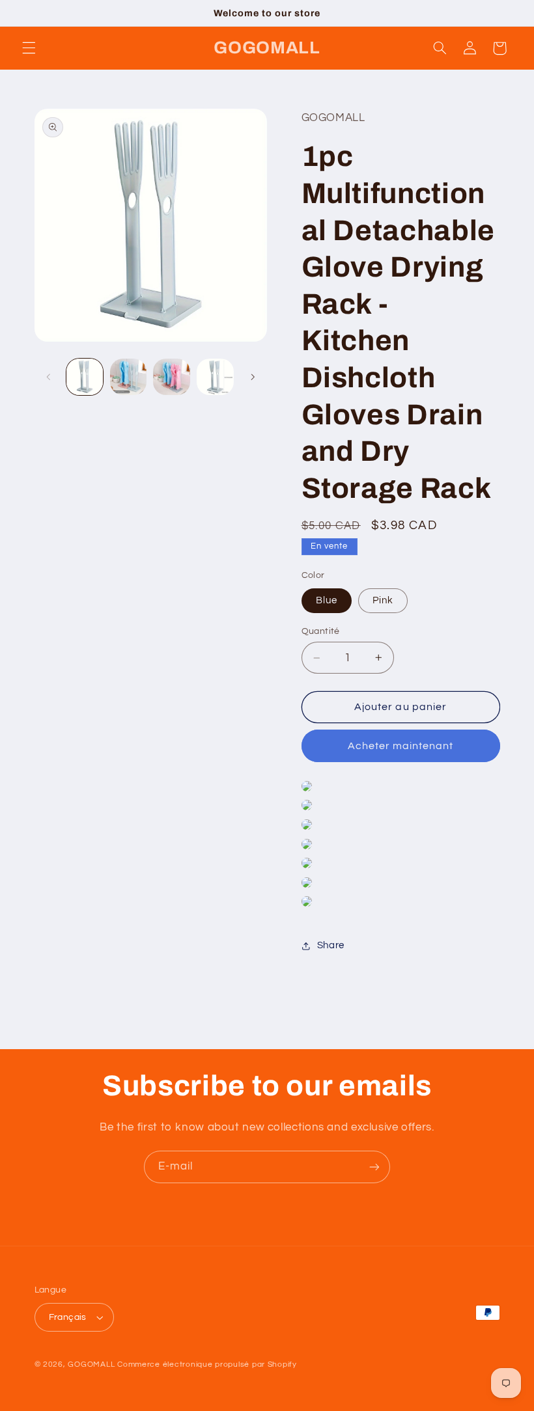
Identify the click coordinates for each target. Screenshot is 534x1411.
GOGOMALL (91, 1364)
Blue (326, 600)
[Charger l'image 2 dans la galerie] (128, 377)
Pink (382, 600)
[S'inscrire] (374, 1167)
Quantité (321, 631)
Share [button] (330, 945)
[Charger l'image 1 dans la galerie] (84, 377)
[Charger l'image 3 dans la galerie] (171, 377)
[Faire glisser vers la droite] (252, 377)
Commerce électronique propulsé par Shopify (207, 1364)
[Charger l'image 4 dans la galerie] (215, 377)
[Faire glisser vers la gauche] (49, 377)
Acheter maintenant (401, 746)
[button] (29, 48)
